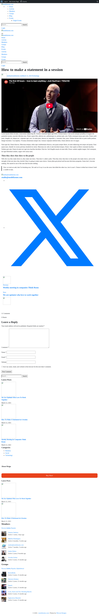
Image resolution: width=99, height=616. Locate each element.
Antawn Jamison (13, 532)
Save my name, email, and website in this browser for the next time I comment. (27, 367)
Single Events (17, 20)
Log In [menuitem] (6, 1)
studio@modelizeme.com (14, 76)
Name (3, 352)
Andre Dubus (12, 551)
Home (11, 6)
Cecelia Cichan (12, 557)
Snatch (10, 585)
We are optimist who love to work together (16, 498)
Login (3, 28)
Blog (10, 16)
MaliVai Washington (14, 538)
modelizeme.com (43, 613)
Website (3, 362)
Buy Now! (49, 475)
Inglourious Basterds (14, 598)
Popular (13, 528)
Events (11, 18)
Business (8, 451)
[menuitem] (1, 1)
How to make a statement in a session (14, 419)
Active (8, 528)
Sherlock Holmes (13, 579)
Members (12, 11)
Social (7, 453)
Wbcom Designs (61, 613)
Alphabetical (20, 568)
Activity (11, 9)
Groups (11, 13)
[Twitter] (51, 227)
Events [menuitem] (25, 1)
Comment (5, 347)
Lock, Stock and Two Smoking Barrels (20, 591)
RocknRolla (11, 573)
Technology (35, 76)
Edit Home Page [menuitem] (14, 1)
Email (3, 357)
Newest (3, 528)
